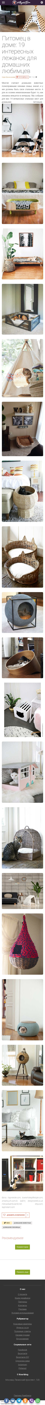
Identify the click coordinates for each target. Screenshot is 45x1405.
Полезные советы (22, 1331)
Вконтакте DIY (22, 1357)
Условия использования (23, 1313)
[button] (42, 2)
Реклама (22, 1309)
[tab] (22, 2)
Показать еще (22, 1272)
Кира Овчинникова (8, 77)
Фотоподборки (23, 77)
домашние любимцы (11, 1227)
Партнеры (22, 1302)
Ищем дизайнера (22, 1298)
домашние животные (22, 1223)
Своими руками (23, 1335)
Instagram (22, 1364)
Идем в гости (22, 1327)
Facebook (22, 1350)
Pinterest (22, 1368)
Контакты (22, 1305)
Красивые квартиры (22, 1324)
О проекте (22, 1294)
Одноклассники (23, 1361)
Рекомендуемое (12, 1238)
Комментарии (22, 1247)
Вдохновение (22, 1339)
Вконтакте (22, 1353)
